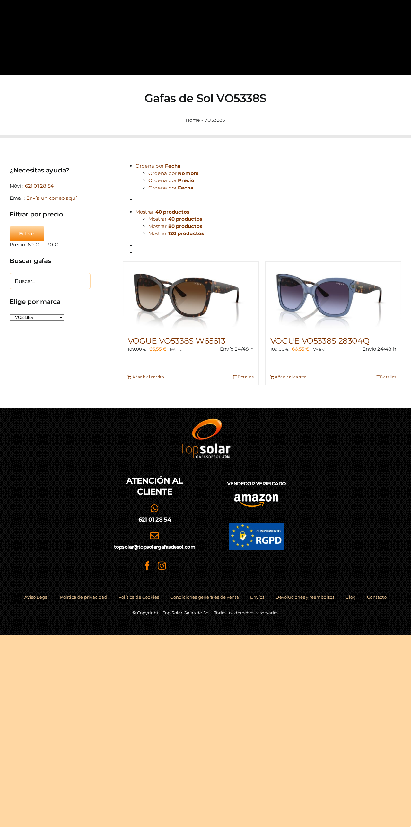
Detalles (246, 376)
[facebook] (147, 565)
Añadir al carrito (148, 376)
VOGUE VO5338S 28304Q (320, 341)
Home (193, 120)
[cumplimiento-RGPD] (256, 525)
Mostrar (175, 219)
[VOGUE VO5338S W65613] (190, 296)
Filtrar (27, 234)
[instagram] (162, 565)
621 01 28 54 (39, 186)
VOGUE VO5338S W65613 (176, 341)
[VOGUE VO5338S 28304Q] (333, 296)
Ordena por (173, 173)
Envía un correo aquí (51, 198)
